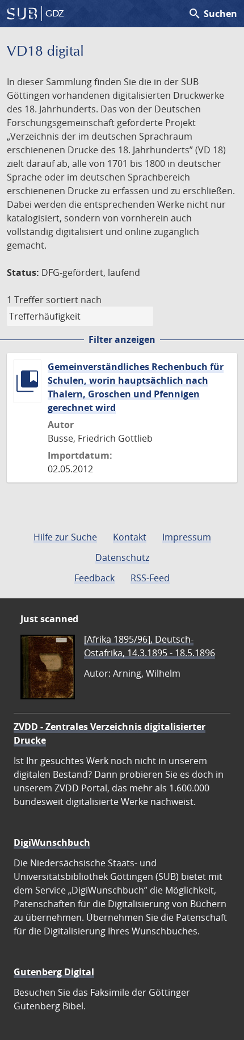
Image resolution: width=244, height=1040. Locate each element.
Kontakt (129, 537)
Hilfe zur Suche (65, 537)
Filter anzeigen (122, 339)
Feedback (94, 578)
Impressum (186, 537)
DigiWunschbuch (52, 842)
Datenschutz (122, 557)
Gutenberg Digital (54, 972)
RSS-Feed (150, 578)
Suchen (212, 13)
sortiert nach (74, 299)
